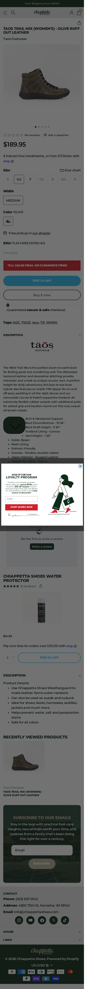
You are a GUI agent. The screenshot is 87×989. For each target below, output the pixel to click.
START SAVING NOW (21, 507)
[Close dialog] (80, 466)
